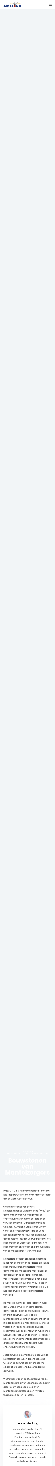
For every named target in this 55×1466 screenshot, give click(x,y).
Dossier (27, 1154)
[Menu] (50, 4)
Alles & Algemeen (15, 1154)
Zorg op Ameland (40, 1154)
